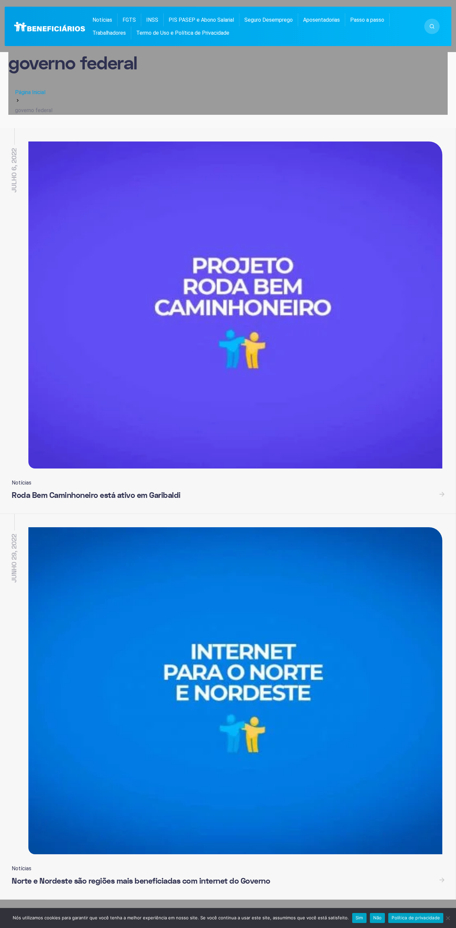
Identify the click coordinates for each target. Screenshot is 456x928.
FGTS (129, 20)
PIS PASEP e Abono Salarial (201, 20)
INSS (152, 20)
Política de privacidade (416, 917)
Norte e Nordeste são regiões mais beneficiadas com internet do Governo (141, 881)
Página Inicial (30, 92)
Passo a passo (367, 20)
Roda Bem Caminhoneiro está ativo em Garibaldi (96, 495)
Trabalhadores (109, 33)
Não (377, 917)
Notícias (102, 20)
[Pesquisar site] (432, 26)
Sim (359, 917)
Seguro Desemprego (268, 20)
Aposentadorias (321, 20)
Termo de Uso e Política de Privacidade (182, 33)
